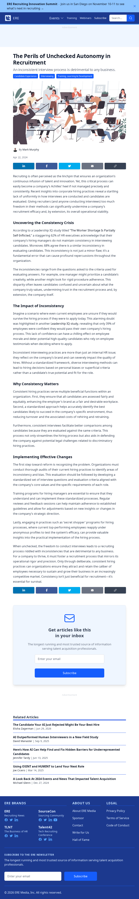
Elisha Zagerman (23, 728)
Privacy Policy (115, 811)
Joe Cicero (19, 770)
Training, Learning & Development (75, 76)
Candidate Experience (25, 76)
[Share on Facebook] (46, 166)
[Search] (131, 18)
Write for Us (80, 833)
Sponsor (78, 818)
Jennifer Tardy (21, 758)
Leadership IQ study (64, 324)
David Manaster (22, 741)
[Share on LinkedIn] (23, 166)
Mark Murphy (30, 149)
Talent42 (45, 827)
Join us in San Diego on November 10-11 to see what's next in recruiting (65, 6)
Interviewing (47, 76)
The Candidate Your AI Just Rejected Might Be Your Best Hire (56, 725)
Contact (77, 825)
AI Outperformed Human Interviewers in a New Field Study (55, 737)
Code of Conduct (117, 825)
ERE (7, 811)
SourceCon (47, 811)
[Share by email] (92, 166)
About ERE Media (84, 811)
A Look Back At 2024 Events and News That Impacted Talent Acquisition (64, 779)
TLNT (8, 827)
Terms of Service (117, 818)
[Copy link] (115, 166)
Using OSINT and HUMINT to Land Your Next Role (48, 766)
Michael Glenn (22, 782)
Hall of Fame (80, 840)
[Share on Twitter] (69, 166)
